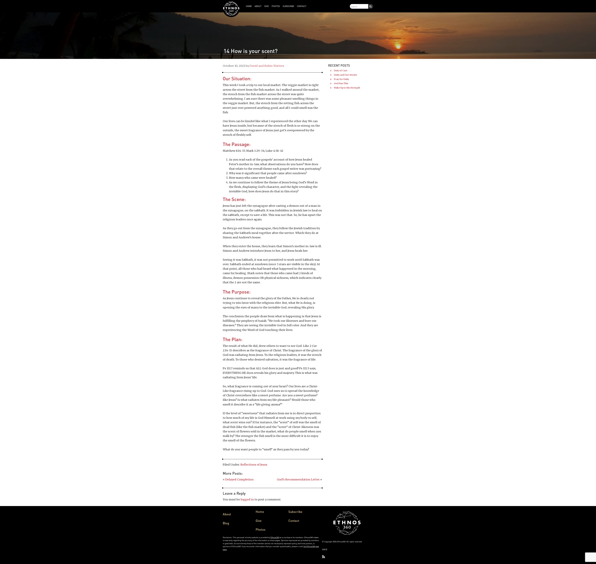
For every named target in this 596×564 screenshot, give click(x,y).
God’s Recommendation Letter (298, 479)
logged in (247, 499)
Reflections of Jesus (253, 464)
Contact (293, 521)
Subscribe (295, 512)
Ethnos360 (275, 537)
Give (259, 521)
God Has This (341, 83)
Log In (324, 549)
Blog (226, 523)
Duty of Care (340, 70)
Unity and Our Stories (345, 74)
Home (260, 512)
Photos (260, 529)
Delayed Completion (239, 479)
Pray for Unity (341, 79)
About (227, 514)
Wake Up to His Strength (347, 87)
